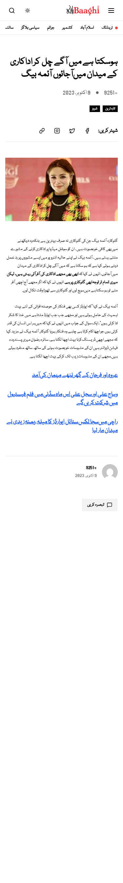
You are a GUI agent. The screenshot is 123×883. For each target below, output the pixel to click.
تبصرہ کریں (95, 505)
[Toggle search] (11, 10)
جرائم (50, 28)
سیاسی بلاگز (30, 28)
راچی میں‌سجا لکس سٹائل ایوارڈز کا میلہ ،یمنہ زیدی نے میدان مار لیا (62, 426)
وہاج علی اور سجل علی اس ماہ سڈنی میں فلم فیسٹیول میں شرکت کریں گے (63, 398)
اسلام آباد (87, 28)
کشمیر (67, 28)
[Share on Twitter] (72, 130)
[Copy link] (42, 130)
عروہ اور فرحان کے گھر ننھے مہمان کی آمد (75, 375)
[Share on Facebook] (87, 130)
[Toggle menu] (111, 10)
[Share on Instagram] (57, 130)
